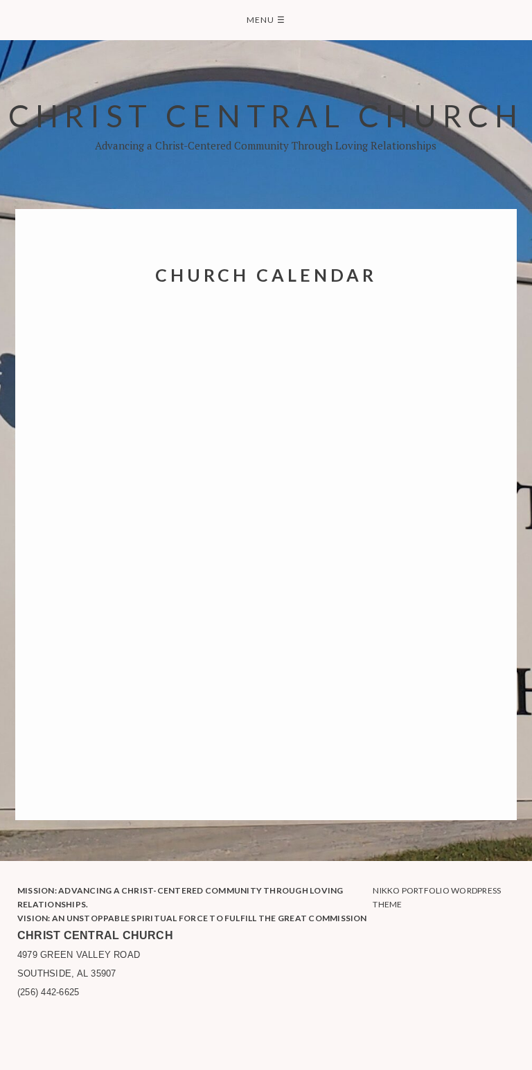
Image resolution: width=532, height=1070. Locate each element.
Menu (266, 20)
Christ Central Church (265, 115)
